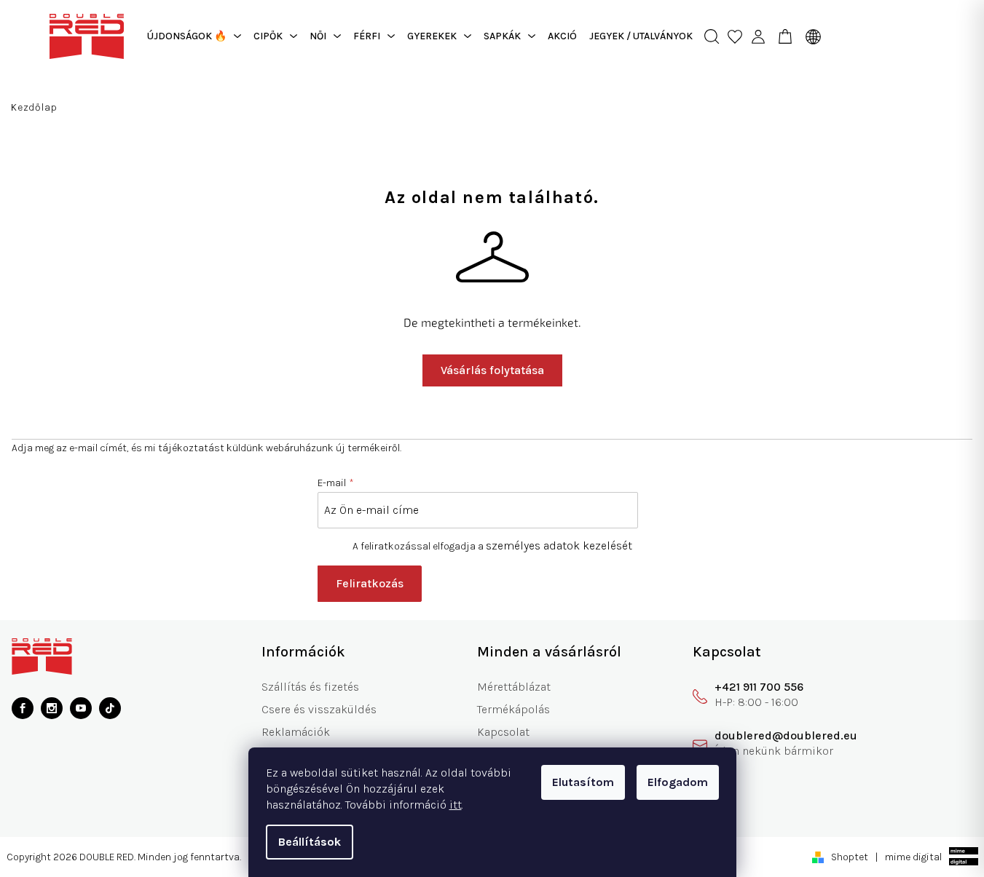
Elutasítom (583, 782)
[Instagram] (52, 708)
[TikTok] (110, 708)
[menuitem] (194, 36)
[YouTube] (81, 708)
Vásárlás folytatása (492, 370)
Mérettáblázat (514, 687)
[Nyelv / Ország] (809, 36)
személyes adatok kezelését (559, 545)
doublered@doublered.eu (786, 735)
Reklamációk (295, 732)
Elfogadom (678, 782)
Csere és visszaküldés (319, 709)
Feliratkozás (370, 583)
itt (455, 804)
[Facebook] (23, 708)
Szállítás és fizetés (310, 687)
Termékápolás (513, 709)
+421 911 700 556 (759, 687)
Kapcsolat (503, 732)
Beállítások (309, 842)
